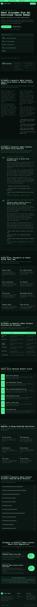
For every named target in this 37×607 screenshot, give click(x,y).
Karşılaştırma (20, 3)
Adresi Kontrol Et (30, 556)
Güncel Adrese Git (6, 26)
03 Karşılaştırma (17, 65)
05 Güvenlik (16, 67)
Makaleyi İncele (17, 26)
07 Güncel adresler (17, 69)
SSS (28, 3)
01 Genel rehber (17, 63)
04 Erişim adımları (28, 65)
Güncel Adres (33, 3)
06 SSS (26, 67)
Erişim (25, 3)
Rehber (15, 3)
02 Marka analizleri (28, 63)
